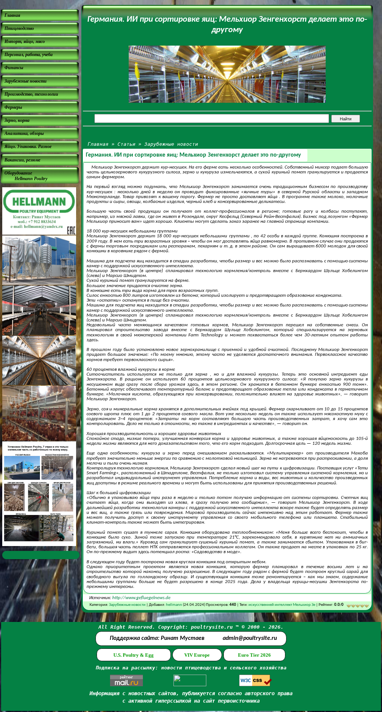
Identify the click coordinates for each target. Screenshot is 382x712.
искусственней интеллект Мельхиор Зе (281, 605)
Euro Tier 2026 (254, 655)
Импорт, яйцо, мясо (24, 41)
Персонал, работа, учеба (28, 54)
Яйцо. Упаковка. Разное (27, 146)
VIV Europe (197, 655)
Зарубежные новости (25, 81)
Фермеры (13, 107)
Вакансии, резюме (22, 160)
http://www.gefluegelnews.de (141, 597)
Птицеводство (19, 28)
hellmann (174, 605)
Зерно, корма (16, 120)
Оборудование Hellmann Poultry (25, 175)
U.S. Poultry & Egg (133, 655)
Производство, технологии (31, 94)
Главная (12, 15)
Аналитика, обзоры (24, 133)
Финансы (13, 67)
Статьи (126, 144)
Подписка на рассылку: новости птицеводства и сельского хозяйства (191, 668)
